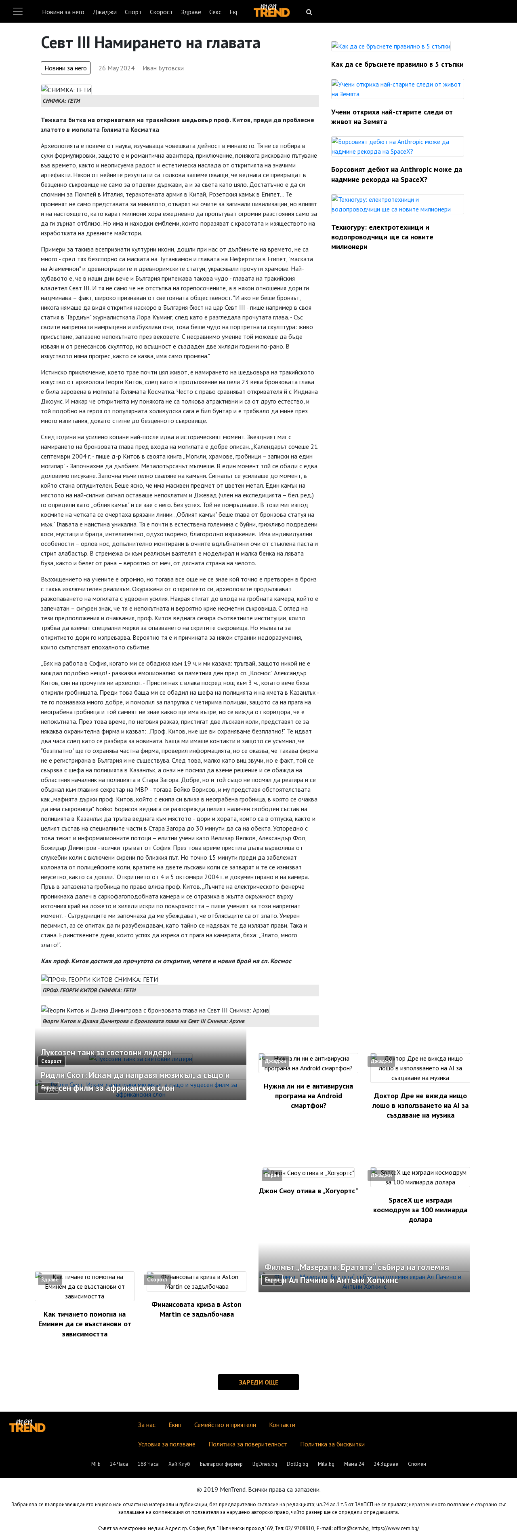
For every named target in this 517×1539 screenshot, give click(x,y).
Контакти (282, 1425)
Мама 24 (354, 1464)
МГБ (95, 1464)
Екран (48, 1087)
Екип (174, 1425)
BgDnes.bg (264, 1464)
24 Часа (119, 1464)
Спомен (417, 1464)
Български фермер (221, 1464)
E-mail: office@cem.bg (343, 1528)
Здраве (191, 12)
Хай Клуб (179, 1464)
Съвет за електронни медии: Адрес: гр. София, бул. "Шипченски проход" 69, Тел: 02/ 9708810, (206, 1528)
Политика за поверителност (247, 1444)
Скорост (161, 12)
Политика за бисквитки (332, 1444)
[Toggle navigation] (17, 11)
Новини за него (63, 12)
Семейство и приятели (225, 1425)
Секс (215, 12)
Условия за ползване (166, 1444)
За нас (147, 1425)
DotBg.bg (297, 1464)
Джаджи (104, 12)
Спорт (133, 12)
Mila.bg (326, 1464)
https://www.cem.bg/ (395, 1528)
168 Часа (148, 1464)
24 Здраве (386, 1464)
